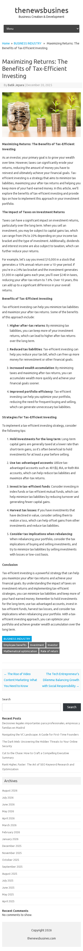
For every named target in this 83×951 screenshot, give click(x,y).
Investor (53, 644)
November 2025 (12, 852)
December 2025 (11, 845)
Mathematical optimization (20, 651)
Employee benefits (15, 644)
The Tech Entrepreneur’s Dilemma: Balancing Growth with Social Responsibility (60, 680)
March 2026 (9, 825)
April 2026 (8, 818)
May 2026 (8, 811)
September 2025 (12, 866)
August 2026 (9, 790)
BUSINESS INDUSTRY (28, 43)
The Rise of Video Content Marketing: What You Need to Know (20, 680)
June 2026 (8, 804)
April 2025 (8, 901)
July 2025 (7, 880)
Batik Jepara (16, 85)
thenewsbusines (42, 10)
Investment (37, 644)
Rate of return (49, 651)
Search (6, 699)
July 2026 (7, 797)
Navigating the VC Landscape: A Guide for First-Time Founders (40, 734)
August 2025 (9, 873)
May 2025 (8, 894)
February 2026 (11, 832)
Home (6, 43)
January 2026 (10, 838)
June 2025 (8, 887)
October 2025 (10, 859)
